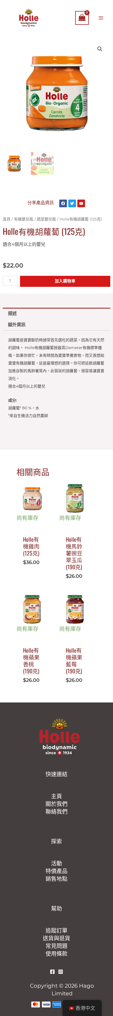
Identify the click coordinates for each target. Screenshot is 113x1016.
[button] (100, 49)
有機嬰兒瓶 (23, 219)
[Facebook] (52, 971)
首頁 (6, 219)
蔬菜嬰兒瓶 (46, 219)
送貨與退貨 (56, 938)
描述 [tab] (12, 313)
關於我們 (56, 804)
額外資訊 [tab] (17, 324)
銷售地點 (56, 879)
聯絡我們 (56, 811)
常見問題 (56, 946)
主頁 (56, 796)
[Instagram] (60, 971)
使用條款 (56, 953)
